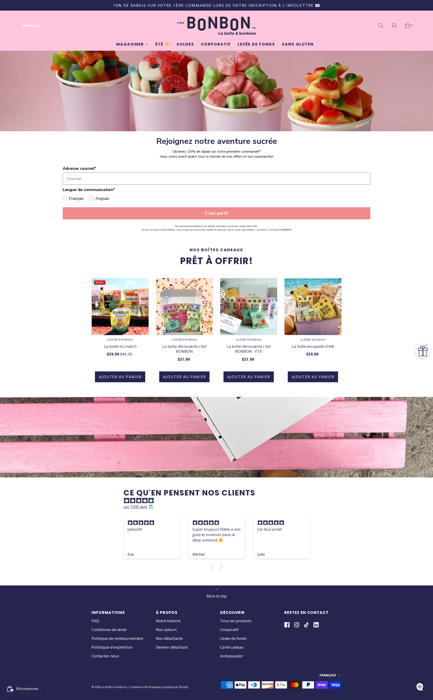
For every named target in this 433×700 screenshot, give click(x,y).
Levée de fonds (256, 44)
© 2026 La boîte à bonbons (109, 687)
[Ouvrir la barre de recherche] (383, 25)
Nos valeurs (166, 629)
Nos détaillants (169, 638)
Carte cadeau (232, 647)
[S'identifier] (397, 25)
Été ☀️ (162, 44)
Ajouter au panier (120, 376)
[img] (219, 500)
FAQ (95, 620)
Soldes (185, 44)
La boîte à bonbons (120, 339)
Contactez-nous (105, 656)
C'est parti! (216, 213)
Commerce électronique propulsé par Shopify (158, 687)
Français (31, 25)
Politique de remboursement (117, 638)
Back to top (217, 596)
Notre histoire (168, 620)
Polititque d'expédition (112, 647)
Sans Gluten (298, 44)
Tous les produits (235, 620)
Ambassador (231, 656)
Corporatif (216, 44)
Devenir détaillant (172, 647)
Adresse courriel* (79, 168)
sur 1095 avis (135, 506)
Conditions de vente (109, 629)
